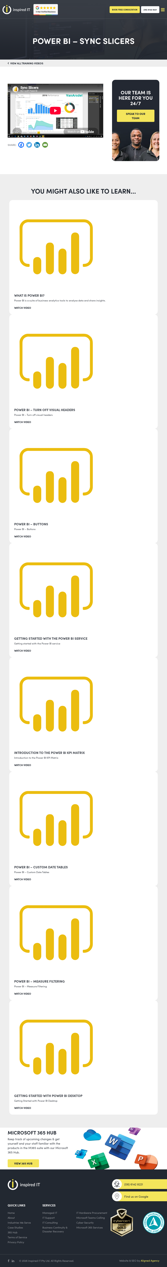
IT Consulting (50, 1222)
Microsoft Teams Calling (90, 1217)
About (11, 1217)
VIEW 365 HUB (23, 1163)
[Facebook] (22, 145)
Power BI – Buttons (31, 524)
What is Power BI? (29, 295)
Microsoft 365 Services (89, 1227)
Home (11, 1212)
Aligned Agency (150, 1260)
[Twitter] (30, 145)
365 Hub (12, 1232)
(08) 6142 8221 (150, 9)
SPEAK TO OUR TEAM (135, 116)
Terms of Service (17, 1237)
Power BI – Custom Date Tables (41, 867)
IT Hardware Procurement (91, 1212)
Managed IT (49, 1212)
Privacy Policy (16, 1242)
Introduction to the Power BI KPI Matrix (49, 752)
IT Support (48, 1217)
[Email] (46, 145)
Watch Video (22, 307)
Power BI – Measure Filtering (39, 981)
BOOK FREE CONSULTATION (124, 9)
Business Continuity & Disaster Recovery (54, 1229)
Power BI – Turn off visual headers (44, 409)
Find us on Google (136, 1196)
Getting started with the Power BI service (50, 638)
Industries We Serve (19, 1222)
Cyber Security (85, 1222)
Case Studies (15, 1227)
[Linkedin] (38, 145)
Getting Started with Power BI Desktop (48, 1095)
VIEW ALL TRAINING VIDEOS (26, 63)
